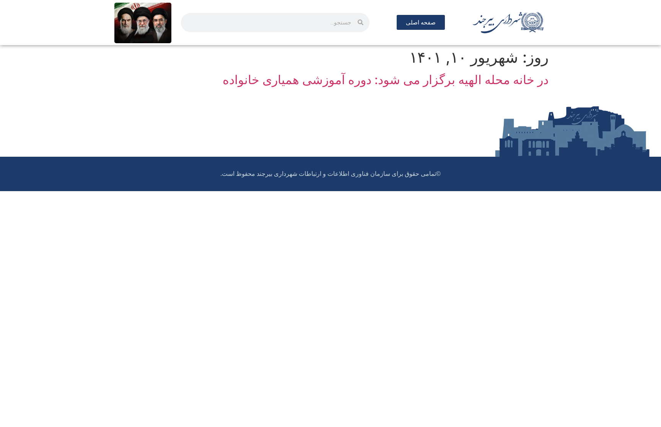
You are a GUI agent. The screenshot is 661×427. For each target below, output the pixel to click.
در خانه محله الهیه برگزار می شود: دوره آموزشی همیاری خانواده (386, 79)
